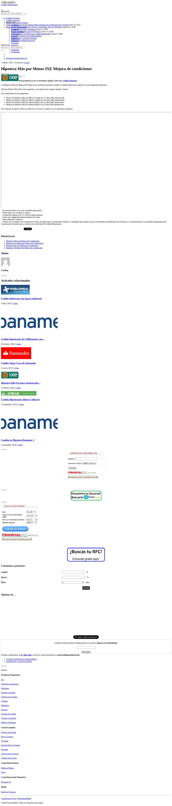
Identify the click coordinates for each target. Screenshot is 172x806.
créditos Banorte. (70, 81)
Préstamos (5, 705)
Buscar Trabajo (7, 737)
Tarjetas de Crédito (8, 714)
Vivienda (4, 741)
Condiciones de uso (9, 798)
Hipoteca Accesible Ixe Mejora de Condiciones (24, 243)
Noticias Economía (8, 732)
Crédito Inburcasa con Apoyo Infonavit (21, 298)
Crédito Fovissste (13, 18)
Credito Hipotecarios (9, 5)
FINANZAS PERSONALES (23, 41)
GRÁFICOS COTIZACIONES (24, 38)
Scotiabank (15, 52)
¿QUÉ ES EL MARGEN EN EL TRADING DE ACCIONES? (36, 27)
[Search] (26, 14)
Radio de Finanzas (8, 792)
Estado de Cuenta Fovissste (17, 23)
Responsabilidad (24, 798)
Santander (15, 50)
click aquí (27, 655)
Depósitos (5, 688)
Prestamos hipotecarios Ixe (16, 58)
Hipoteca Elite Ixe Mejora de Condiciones (22, 241)
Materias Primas (7, 768)
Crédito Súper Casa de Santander (18, 363)
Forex (3, 772)
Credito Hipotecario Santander (23, 29)
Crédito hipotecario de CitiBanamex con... (22, 339)
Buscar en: (5, 11)
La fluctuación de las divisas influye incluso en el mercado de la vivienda (40, 25)
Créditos (4, 701)
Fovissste (14, 43)
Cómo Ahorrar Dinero (10, 754)
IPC (2, 680)
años (87, 582)
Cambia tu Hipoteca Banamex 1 (17, 440)
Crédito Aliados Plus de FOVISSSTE (26, 32)
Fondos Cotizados (8, 693)
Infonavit (14, 45)
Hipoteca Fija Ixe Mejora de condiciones (22, 246)
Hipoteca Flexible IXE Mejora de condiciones (24, 248)
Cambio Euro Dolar (9, 758)
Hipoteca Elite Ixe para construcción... (20, 383)
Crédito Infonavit (13, 20)
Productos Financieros (10, 684)
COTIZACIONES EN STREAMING (26, 36)
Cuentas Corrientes (8, 718)
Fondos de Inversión (9, 697)
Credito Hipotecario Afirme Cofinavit (20, 399)
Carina (26, 63)
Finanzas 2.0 (6, 782)
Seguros (4, 710)
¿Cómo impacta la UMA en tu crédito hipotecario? (31, 34)
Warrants (4, 749)
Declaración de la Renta (10, 745)
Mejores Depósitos (8, 722)
